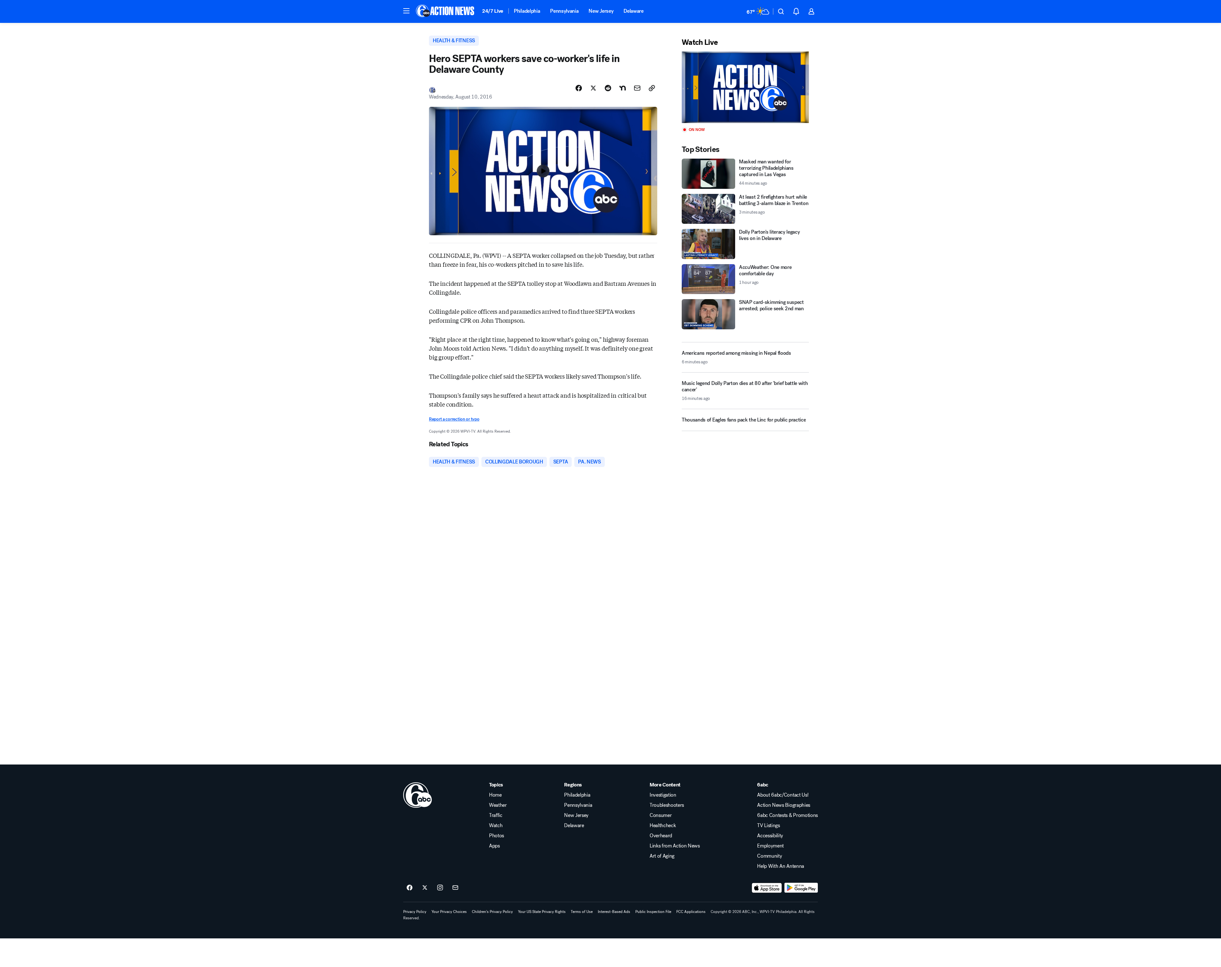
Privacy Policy (414, 912)
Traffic (495, 815)
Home (495, 795)
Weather (498, 805)
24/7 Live (492, 11)
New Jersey (601, 11)
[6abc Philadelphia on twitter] (424, 887)
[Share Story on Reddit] (608, 88)
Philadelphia (527, 11)
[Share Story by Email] (637, 88)
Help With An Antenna (780, 866)
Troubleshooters (667, 805)
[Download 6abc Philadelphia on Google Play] (801, 888)
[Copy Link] (651, 88)
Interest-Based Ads (614, 912)
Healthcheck (663, 825)
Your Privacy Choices (449, 912)
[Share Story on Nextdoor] (622, 88)
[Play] (745, 87)
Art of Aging (662, 856)
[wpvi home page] (417, 795)
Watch (495, 825)
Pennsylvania (564, 11)
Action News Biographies (783, 805)
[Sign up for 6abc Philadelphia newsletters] (455, 887)
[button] (406, 10)
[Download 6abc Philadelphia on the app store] (767, 888)
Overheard (661, 835)
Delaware (633, 11)
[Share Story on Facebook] (578, 88)
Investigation (663, 795)
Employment (770, 845)
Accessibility (770, 835)
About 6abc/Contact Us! (782, 795)
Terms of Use (582, 912)
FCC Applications (691, 912)
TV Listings (768, 825)
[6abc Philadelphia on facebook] (409, 887)
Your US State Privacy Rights (542, 912)
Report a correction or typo (454, 419)
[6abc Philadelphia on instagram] (440, 887)
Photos (496, 835)
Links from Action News (675, 845)
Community (769, 856)
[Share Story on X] (593, 88)
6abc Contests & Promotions (787, 815)
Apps (494, 845)
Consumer (661, 815)
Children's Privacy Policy (492, 912)
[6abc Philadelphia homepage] (446, 11)
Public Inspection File (653, 912)
